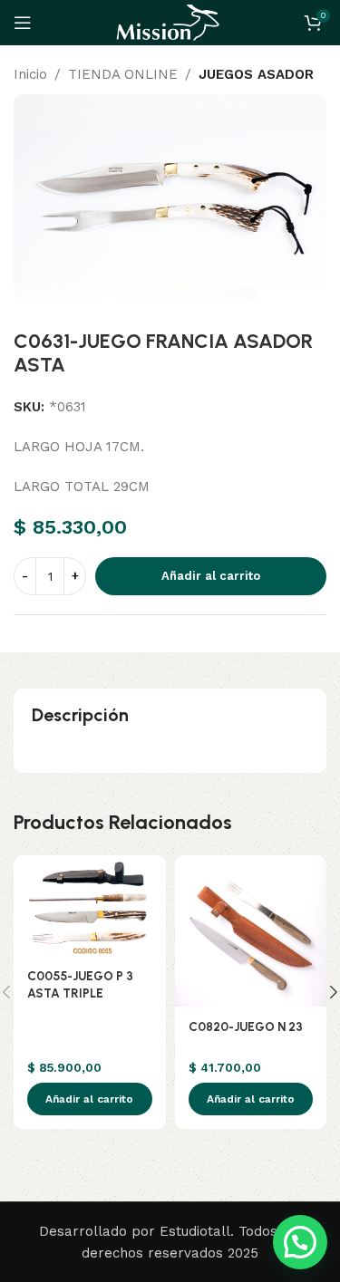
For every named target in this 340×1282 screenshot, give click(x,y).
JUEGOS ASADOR (256, 74)
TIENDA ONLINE (123, 74)
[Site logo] (169, 22)
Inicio (30, 74)
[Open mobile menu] (23, 23)
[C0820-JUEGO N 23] (251, 931)
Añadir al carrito (210, 576)
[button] (89, 1099)
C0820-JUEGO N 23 (246, 1026)
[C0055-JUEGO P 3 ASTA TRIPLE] (90, 906)
